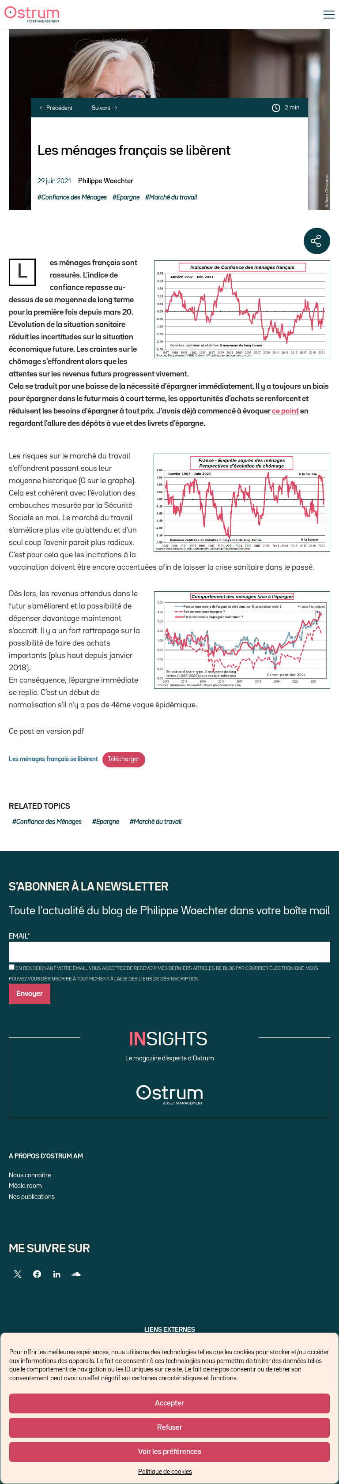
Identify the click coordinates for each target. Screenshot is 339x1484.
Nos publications (32, 1197)
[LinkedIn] (56, 1274)
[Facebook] (37, 1274)
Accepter (169, 1403)
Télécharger (123, 759)
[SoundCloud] (76, 1274)
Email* (19, 937)
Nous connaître (30, 1175)
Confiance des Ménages (74, 197)
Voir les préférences (169, 1452)
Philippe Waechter (105, 181)
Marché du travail (173, 197)
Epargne (128, 197)
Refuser (169, 1427)
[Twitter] (17, 1274)
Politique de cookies (165, 1472)
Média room (25, 1186)
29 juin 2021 (54, 181)
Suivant (102, 108)
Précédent (58, 108)
